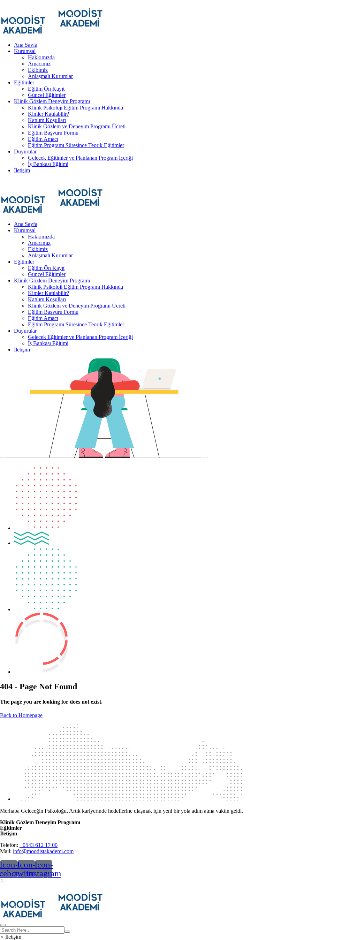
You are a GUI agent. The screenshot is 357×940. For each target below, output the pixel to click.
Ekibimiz (38, 70)
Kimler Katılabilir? (48, 114)
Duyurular (25, 151)
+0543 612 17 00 (39, 845)
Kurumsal (25, 51)
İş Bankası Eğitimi (48, 164)
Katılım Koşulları (47, 120)
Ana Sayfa (25, 45)
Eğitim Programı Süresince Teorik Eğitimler (76, 145)
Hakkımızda (41, 57)
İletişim (22, 170)
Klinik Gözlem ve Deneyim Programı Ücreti (77, 126)
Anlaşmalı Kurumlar (50, 76)
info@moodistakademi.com (43, 851)
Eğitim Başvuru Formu (53, 133)
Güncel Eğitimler (47, 95)
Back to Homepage (21, 715)
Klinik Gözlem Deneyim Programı (52, 101)
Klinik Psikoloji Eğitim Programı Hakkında (75, 108)
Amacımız (39, 64)
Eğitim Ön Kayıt (46, 89)
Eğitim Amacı (43, 139)
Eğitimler (24, 82)
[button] (10, 937)
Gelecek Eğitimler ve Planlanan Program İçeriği (80, 158)
